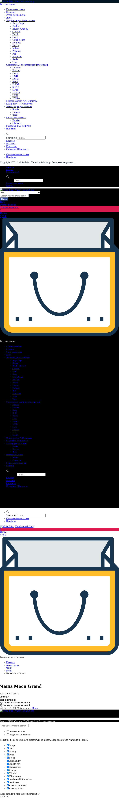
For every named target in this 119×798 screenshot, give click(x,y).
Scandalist (17, 56)
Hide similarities (17, 731)
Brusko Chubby (20, 28)
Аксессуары (12, 665)
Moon (9, 670)
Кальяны (10, 12)
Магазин (10, 143)
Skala (15, 59)
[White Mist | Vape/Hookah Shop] (17, 1)
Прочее (16, 112)
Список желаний (12, 172)
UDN (15, 95)
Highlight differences (20, 734)
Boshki (15, 26)
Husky (15, 45)
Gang (15, 37)
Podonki (16, 51)
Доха (8, 17)
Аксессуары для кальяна (19, 106)
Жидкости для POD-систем (20, 20)
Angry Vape (18, 23)
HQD (15, 76)
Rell (14, 53)
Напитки (11, 128)
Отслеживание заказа (17, 154)
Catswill (16, 31)
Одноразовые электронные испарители (27, 64)
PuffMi (15, 84)
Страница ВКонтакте (17, 149)
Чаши (15, 114)
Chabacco (17, 123)
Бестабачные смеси (16, 117)
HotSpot (16, 42)
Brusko (16, 120)
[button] (7, 134)
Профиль (11, 157)
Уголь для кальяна (15, 15)
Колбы (15, 109)
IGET (15, 81)
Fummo (16, 70)
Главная (10, 140)
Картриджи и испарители (19, 103)
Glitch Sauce (18, 40)
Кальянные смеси (15, 9)
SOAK (15, 87)
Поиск (4, 199)
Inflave (15, 48)
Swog (15, 89)
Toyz (14, 62)
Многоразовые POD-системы (21, 101)
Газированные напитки (18, 126)
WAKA (16, 98)
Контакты (11, 146)
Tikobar (16, 92)
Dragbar (16, 67)
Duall (15, 34)
